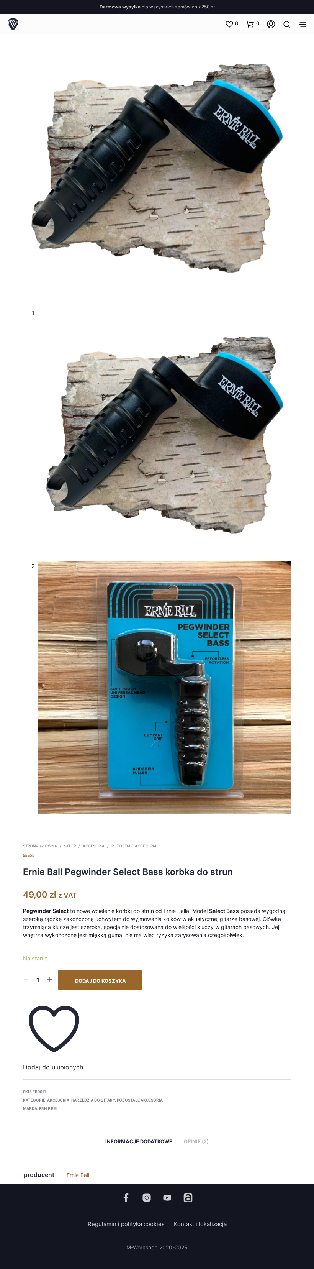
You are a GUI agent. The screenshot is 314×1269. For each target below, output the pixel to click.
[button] (231, 24)
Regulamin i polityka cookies (126, 1224)
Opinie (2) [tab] (196, 1141)
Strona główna (40, 846)
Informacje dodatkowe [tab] (138, 1141)
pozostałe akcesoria (134, 846)
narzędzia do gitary (93, 1100)
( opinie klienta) (157, 854)
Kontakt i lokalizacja (200, 1224)
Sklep (70, 846)
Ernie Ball (50, 1108)
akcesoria (94, 846)
